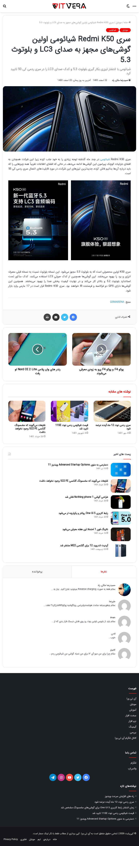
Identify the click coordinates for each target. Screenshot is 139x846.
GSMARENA (117, 302)
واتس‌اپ (132, 769)
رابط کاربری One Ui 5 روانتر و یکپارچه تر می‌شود (83, 513)
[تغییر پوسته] (128, 7)
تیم (39, 839)
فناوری (23, 839)
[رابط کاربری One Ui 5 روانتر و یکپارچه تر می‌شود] (121, 518)
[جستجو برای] (4, 7)
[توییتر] (64, 317)
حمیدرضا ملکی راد (120, 80)
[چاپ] (47, 317)
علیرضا (112, 601)
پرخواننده (37, 571)
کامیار (112, 650)
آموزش (132, 710)
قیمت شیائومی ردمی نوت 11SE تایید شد (71, 427)
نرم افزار (132, 721)
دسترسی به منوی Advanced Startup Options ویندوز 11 (78, 465)
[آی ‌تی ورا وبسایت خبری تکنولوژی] (69, 6)
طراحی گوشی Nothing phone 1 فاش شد (86, 497)
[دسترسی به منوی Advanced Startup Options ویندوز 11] (121, 470)
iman (112, 618)
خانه (126, 22)
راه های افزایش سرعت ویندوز (119, 796)
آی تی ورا (131, 699)
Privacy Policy (11, 839)
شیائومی (112, 30)
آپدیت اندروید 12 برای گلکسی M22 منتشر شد (84, 545)
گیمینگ (132, 727)
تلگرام (133, 763)
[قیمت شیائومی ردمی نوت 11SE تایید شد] (69, 411)
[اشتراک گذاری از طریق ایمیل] (56, 317)
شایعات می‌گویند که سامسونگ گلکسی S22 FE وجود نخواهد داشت (30, 428)
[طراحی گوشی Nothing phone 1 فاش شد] (121, 502)
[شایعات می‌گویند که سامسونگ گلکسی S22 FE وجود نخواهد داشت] (26, 411)
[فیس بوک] (73, 317)
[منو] (134, 7)
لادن (113, 634)
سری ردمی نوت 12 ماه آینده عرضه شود (113, 427)
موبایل (119, 22)
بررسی (133, 732)
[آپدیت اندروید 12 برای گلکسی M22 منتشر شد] (121, 550)
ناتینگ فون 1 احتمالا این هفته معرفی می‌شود (85, 529)
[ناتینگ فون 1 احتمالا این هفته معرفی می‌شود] (121, 534)
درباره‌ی (46, 839)
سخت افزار (130, 716)
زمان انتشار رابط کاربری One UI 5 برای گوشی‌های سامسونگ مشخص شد (97, 808)
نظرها (104, 571)
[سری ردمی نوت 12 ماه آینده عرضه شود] (112, 411)
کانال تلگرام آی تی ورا (125, 738)
